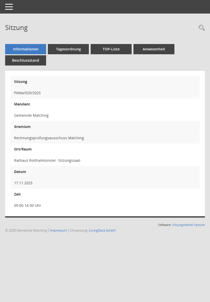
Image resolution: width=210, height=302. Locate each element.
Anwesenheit (154, 49)
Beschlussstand (25, 60)
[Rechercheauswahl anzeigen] (200, 28)
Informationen (25, 49)
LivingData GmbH (102, 230)
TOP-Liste (111, 49)
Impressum (58, 230)
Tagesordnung (68, 49)
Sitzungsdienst (182, 225)
